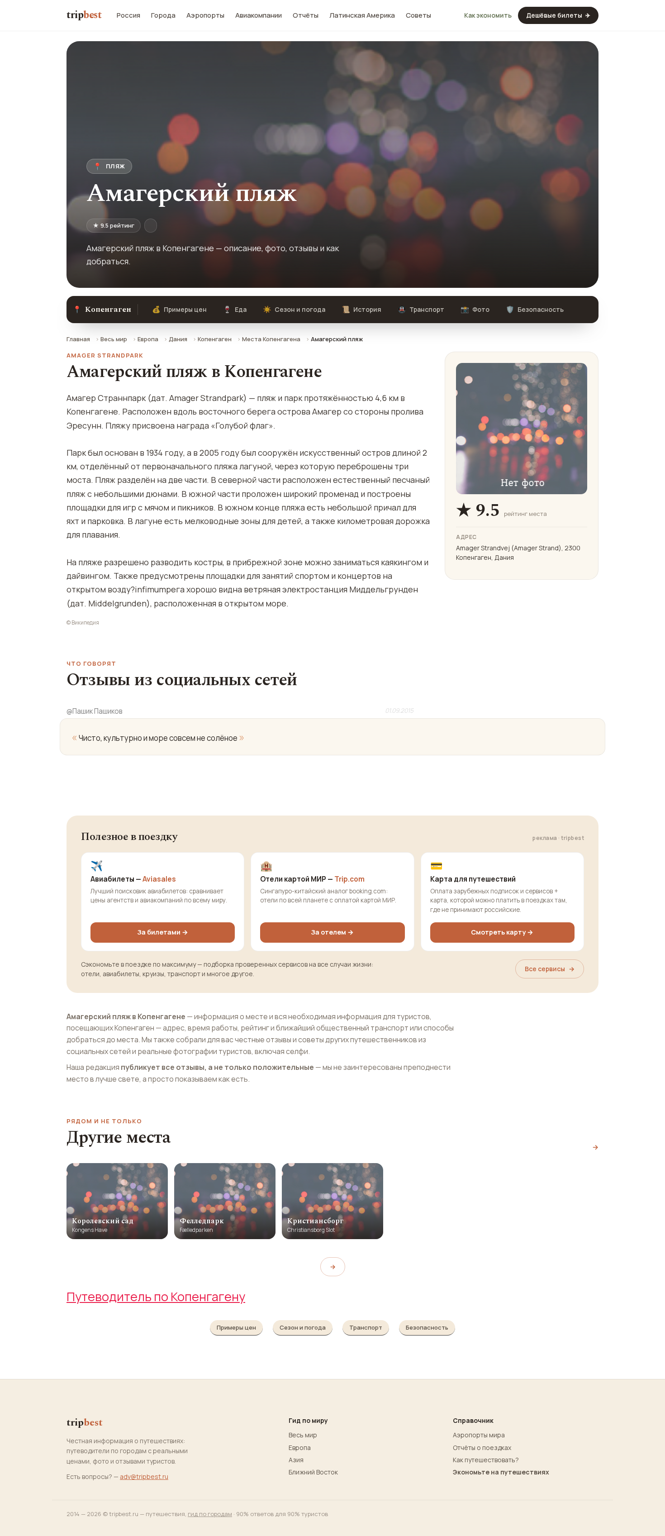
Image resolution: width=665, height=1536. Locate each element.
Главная (78, 339)
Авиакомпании (258, 15)
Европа (148, 339)
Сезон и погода (294, 309)
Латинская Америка (362, 15)
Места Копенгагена (271, 339)
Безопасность (535, 309)
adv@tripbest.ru (144, 1476)
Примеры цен (179, 309)
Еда (235, 309)
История (361, 309)
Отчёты (305, 15)
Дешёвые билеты (558, 15)
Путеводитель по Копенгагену (155, 1296)
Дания (178, 339)
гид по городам (210, 1514)
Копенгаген (215, 339)
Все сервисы (550, 968)
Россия (128, 15)
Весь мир (113, 339)
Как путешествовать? (486, 1460)
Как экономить (488, 15)
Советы (418, 15)
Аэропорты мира (479, 1435)
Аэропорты (205, 15)
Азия (296, 1460)
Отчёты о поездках (482, 1448)
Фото (475, 309)
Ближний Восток (313, 1472)
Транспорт (421, 309)
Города (163, 15)
